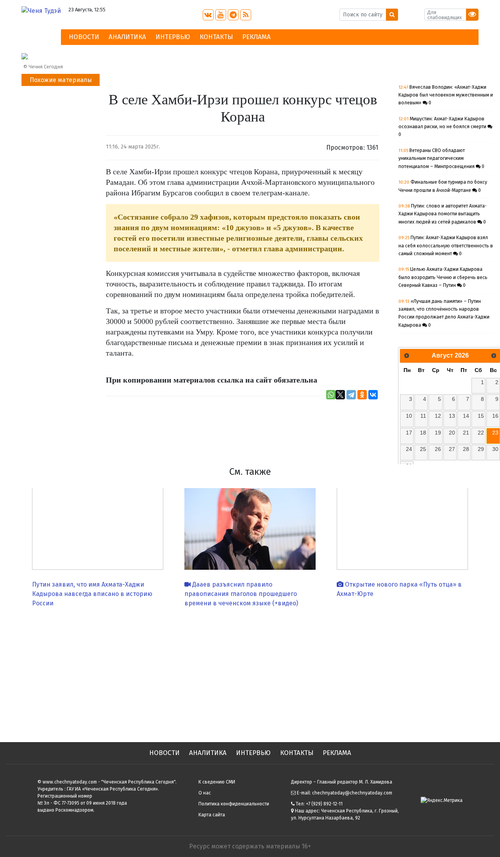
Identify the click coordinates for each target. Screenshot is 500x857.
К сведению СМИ (216, 782)
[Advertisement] (250, 671)
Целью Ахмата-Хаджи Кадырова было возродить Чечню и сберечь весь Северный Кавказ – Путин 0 (443, 277)
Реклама (256, 37)
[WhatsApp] (331, 394)
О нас (204, 793)
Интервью (172, 37)
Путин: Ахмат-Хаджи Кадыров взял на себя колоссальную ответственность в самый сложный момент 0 (445, 245)
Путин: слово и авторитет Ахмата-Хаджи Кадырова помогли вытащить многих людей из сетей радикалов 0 (442, 214)
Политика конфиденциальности (233, 804)
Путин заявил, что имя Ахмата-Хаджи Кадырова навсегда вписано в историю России (92, 594)
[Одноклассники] (362, 394)
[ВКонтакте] (373, 394)
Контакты (216, 37)
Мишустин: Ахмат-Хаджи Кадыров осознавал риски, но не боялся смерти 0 (443, 127)
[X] (340, 394)
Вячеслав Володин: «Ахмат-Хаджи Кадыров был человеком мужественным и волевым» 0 (445, 95)
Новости (84, 37)
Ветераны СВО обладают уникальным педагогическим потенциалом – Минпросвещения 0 (441, 158)
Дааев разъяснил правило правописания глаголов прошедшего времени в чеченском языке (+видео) (241, 594)
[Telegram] (351, 394)
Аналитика (127, 37)
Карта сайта (211, 815)
